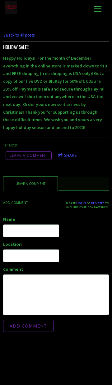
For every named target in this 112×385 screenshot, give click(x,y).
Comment (13, 269)
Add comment (28, 326)
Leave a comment (29, 155)
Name (9, 219)
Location (12, 244)
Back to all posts (20, 34)
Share (70, 155)
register (98, 203)
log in (81, 203)
